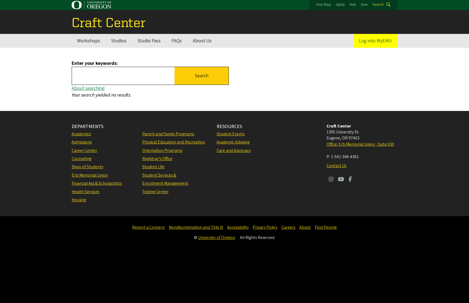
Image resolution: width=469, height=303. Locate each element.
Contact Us (336, 166)
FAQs (177, 40)
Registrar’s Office (157, 159)
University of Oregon (216, 238)
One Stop (323, 4)
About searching (88, 88)
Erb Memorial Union (90, 175)
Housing (79, 200)
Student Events (231, 134)
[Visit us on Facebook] (350, 180)
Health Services (85, 192)
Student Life (153, 167)
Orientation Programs (162, 151)
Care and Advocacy (234, 151)
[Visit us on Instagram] (331, 180)
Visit (353, 4)
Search (378, 4)
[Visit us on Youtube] (341, 180)
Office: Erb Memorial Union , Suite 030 (360, 144)
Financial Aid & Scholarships (97, 183)
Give (364, 4)
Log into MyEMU (375, 40)
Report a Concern (148, 227)
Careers (288, 227)
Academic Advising (233, 142)
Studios (118, 40)
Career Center (84, 151)
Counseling (81, 159)
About (305, 227)
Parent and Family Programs (168, 134)
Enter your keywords (94, 63)
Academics (81, 134)
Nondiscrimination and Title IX (196, 227)
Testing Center (155, 192)
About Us (202, 40)
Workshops (88, 40)
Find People (326, 227)
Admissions (82, 142)
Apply (340, 4)
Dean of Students (87, 167)
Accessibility (238, 227)
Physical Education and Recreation (173, 142)
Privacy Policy (265, 227)
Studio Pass (149, 40)
